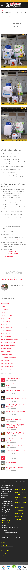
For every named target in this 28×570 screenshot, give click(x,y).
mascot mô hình (8, 279)
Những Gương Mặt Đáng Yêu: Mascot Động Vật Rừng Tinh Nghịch (16, 418)
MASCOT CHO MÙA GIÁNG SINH (14, 457)
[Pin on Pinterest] (18, 272)
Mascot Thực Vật (6, 333)
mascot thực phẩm (6, 330)
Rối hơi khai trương (6, 354)
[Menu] (2, 5)
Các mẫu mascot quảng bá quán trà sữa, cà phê (15, 451)
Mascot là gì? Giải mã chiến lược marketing (14, 468)
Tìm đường (3, 569)
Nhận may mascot (6, 351)
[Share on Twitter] (12, 272)
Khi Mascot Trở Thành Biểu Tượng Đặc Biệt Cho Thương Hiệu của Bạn (15, 433)
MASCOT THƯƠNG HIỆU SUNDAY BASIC (15, 384)
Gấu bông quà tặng (6, 315)
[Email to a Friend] (15, 272)
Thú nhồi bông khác (6, 369)
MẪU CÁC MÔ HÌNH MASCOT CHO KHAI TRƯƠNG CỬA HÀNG (15, 391)
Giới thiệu (3, 542)
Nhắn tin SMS (24, 569)
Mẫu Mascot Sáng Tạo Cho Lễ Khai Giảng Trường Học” (15, 405)
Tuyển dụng (3, 553)
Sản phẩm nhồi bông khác (8, 357)
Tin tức (3, 10)
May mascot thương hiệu (8, 345)
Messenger (19, 569)
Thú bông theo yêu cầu (7, 366)
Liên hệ (2, 555)
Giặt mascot (18, 519)
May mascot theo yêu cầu (8, 342)
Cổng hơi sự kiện (5, 309)
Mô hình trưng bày (6, 348)
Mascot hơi (4, 324)
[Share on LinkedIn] (21, 272)
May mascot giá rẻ (6, 336)
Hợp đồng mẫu (4, 545)
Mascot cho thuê (5, 318)
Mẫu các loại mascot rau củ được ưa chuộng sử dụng (15, 439)
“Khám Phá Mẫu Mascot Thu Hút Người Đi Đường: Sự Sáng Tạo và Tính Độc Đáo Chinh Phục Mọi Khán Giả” (16, 398)
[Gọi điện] (14, 567)
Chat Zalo (8, 569)
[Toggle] (26, 328)
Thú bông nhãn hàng (7, 363)
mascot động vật (5, 321)
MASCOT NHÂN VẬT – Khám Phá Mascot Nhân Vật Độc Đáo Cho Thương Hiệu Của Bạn (15, 426)
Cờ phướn (3, 306)
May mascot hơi (19, 513)
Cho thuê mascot (19, 510)
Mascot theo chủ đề (6, 327)
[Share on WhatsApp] (7, 272)
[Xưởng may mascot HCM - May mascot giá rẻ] (13, 5)
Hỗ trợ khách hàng (5, 550)
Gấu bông (3, 312)
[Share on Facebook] (9, 272)
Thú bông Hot (5, 360)
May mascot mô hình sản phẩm (10, 339)
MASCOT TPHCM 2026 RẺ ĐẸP (14, 379)
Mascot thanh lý (19, 516)
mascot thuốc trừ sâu (17, 279)
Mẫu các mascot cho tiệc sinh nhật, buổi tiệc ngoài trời (15, 412)
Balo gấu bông (5, 303)
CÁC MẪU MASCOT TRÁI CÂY (14, 445)
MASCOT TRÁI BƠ (11, 462)
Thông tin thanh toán (5, 547)
